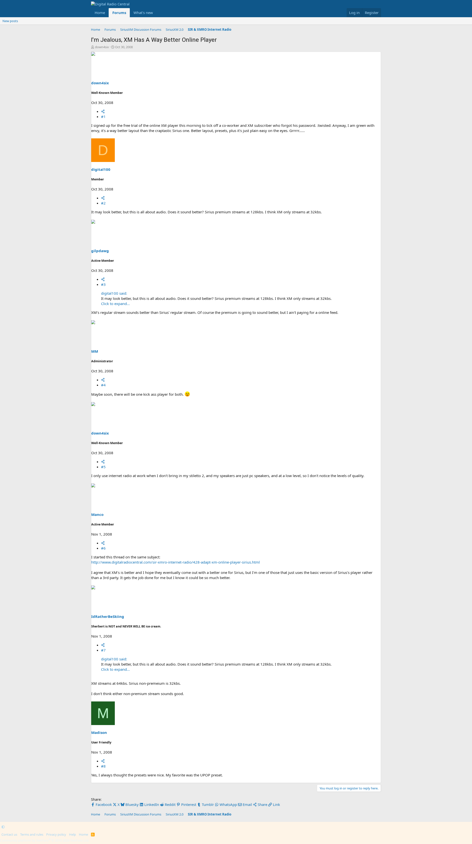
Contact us (9, 834)
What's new (143, 12)
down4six (102, 47)
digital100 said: (114, 293)
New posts (10, 21)
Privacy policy (56, 834)
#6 (103, 548)
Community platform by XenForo (44, 840)
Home (100, 12)
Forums (119, 12)
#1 (103, 116)
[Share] (103, 111)
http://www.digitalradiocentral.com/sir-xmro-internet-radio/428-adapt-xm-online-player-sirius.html (175, 562)
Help (72, 834)
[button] (156, 12)
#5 (103, 466)
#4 (103, 384)
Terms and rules (31, 834)
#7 (103, 650)
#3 (103, 284)
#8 (103, 766)
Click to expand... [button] (115, 303)
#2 (103, 203)
